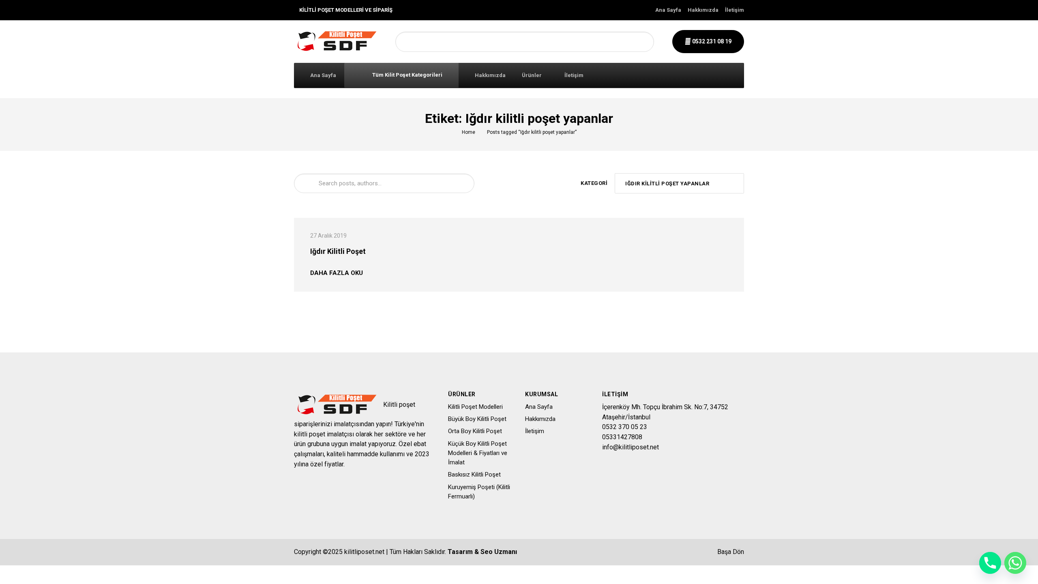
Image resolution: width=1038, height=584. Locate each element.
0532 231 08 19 (711, 41)
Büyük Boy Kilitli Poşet (477, 419)
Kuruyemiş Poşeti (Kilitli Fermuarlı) (479, 491)
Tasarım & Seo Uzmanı (482, 552)
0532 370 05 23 (624, 427)
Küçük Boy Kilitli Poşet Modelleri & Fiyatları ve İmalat (477, 453)
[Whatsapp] (1015, 563)
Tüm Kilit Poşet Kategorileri (406, 75)
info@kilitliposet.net (630, 447)
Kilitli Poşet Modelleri (475, 406)
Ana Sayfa (668, 10)
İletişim (734, 10)
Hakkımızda (703, 10)
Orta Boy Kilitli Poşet (475, 431)
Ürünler (532, 75)
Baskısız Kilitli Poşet (474, 474)
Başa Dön (730, 552)
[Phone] (990, 563)
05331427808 (622, 437)
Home (468, 132)
